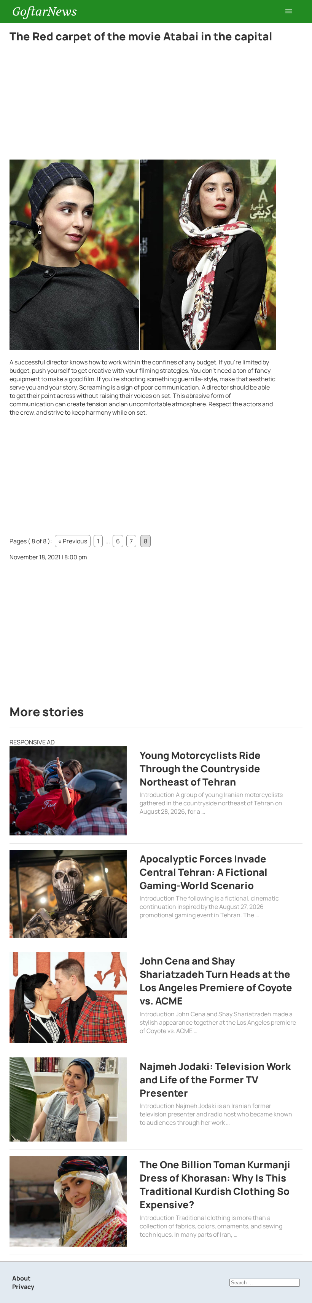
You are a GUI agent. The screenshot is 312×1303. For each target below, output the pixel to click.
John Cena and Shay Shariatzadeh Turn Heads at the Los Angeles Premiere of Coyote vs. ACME (216, 981)
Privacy (23, 1286)
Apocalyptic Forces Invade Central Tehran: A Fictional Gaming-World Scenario (203, 872)
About (21, 1278)
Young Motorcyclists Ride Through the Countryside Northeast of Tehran (200, 769)
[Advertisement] (143, 103)
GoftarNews (44, 11)
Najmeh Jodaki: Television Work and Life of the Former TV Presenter (215, 1080)
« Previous (72, 541)
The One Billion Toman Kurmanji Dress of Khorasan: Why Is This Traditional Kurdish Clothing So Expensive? (215, 1184)
